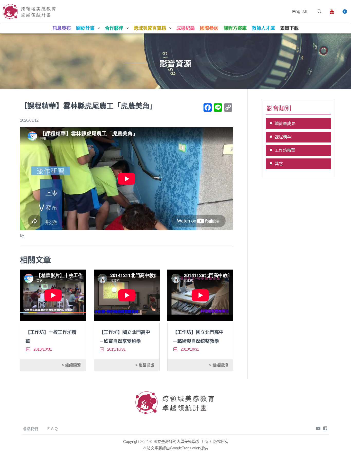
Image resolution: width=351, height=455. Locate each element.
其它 (279, 164)
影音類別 (278, 108)
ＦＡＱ (52, 428)
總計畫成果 (285, 123)
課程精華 (283, 137)
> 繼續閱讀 (71, 365)
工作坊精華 (285, 150)
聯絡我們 (30, 428)
